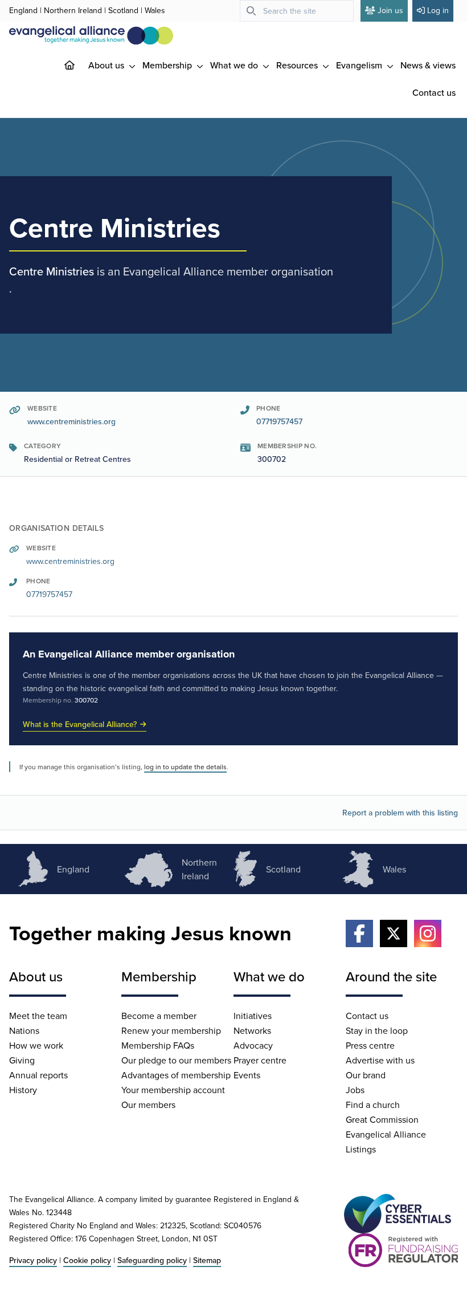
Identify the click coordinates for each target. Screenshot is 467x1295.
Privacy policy (33, 1260)
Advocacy (253, 1045)
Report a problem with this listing (400, 812)
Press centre (370, 1045)
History (23, 1089)
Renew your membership (171, 1030)
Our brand (366, 1075)
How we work (36, 1045)
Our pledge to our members (176, 1060)
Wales (155, 10)
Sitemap (207, 1260)
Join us (390, 10)
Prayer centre (259, 1060)
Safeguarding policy (152, 1260)
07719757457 (279, 421)
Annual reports (38, 1075)
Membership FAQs (157, 1045)
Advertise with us (380, 1060)
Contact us (434, 92)
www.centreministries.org (71, 421)
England (23, 10)
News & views (428, 65)
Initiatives (252, 1015)
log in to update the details (185, 767)
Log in (438, 10)
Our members (148, 1104)
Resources (298, 65)
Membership (168, 65)
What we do (235, 65)
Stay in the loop (377, 1030)
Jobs (355, 1089)
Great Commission (382, 1119)
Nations (24, 1030)
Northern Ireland (73, 10)
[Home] (78, 65)
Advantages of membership (176, 1075)
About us (107, 65)
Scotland (123, 10)
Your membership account (173, 1089)
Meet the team (38, 1015)
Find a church (373, 1104)
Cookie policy (87, 1260)
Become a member (158, 1015)
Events (246, 1075)
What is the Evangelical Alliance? (80, 724)
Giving (22, 1060)
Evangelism (360, 65)
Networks (252, 1030)
